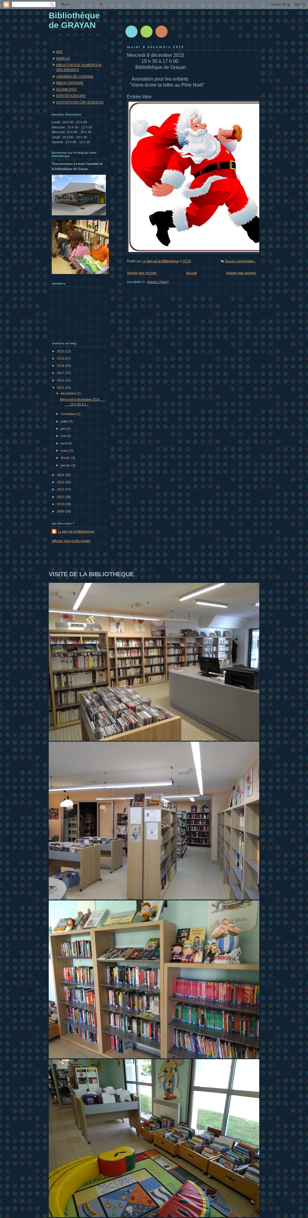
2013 (61, 482)
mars (65, 450)
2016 (61, 380)
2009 (61, 511)
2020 (61, 351)
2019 (61, 358)
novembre (68, 414)
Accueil (191, 273)
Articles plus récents (142, 273)
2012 (61, 489)
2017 (61, 373)
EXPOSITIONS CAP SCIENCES (79, 102)
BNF (59, 52)
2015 (61, 387)
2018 (61, 366)
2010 (61, 504)
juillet (65, 421)
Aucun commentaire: (240, 261)
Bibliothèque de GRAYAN (74, 20)
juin (63, 428)
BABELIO (63, 58)
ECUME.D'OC (66, 89)
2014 (61, 475)
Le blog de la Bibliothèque (76, 531)
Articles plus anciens (241, 273)
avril (64, 443)
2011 (61, 497)
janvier (66, 465)
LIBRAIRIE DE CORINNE (75, 76)
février (66, 458)
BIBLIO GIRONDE (69, 83)
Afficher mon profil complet (71, 541)
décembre (68, 393)
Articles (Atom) (158, 282)
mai (64, 436)
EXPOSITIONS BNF (71, 95)
